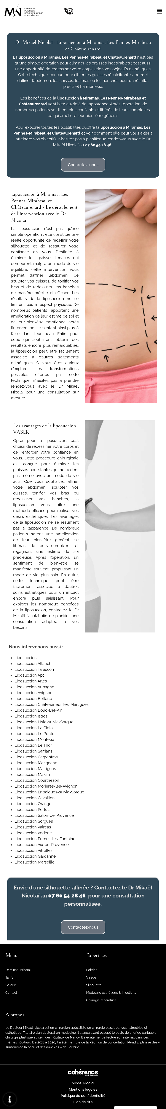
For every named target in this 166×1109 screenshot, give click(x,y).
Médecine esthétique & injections (111, 993)
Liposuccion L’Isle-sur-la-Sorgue (43, 722)
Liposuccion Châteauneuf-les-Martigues (51, 704)
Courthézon (48, 780)
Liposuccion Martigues (35, 768)
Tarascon (45, 669)
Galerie (10, 985)
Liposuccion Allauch (32, 663)
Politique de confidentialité (83, 1095)
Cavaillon (46, 798)
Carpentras (47, 757)
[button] (83, 165)
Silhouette (94, 985)
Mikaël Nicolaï (83, 1083)
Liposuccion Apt (29, 675)
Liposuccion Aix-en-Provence (41, 844)
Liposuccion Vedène (33, 833)
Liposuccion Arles (30, 681)
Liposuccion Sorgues (33, 821)
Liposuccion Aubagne (34, 687)
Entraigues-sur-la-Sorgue (60, 792)
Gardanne (46, 856)
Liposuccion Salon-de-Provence (44, 815)
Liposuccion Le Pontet (35, 733)
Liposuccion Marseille (34, 862)
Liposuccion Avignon (33, 692)
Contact (11, 993)
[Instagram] (70, 11)
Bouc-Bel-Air (49, 710)
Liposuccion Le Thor (33, 745)
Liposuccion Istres (31, 716)
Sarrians (44, 751)
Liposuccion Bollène (33, 698)
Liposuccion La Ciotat (34, 727)
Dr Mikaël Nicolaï (17, 970)
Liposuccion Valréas (32, 827)
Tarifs (9, 977)
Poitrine (91, 970)
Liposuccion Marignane (35, 763)
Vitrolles (45, 850)
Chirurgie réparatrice (101, 1000)
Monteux (45, 739)
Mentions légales (83, 1089)
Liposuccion (25, 657)
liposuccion (68, 98)
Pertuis (43, 809)
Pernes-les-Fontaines (57, 838)
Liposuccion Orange (32, 803)
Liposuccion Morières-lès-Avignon (46, 786)
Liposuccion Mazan (32, 774)
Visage (91, 977)
